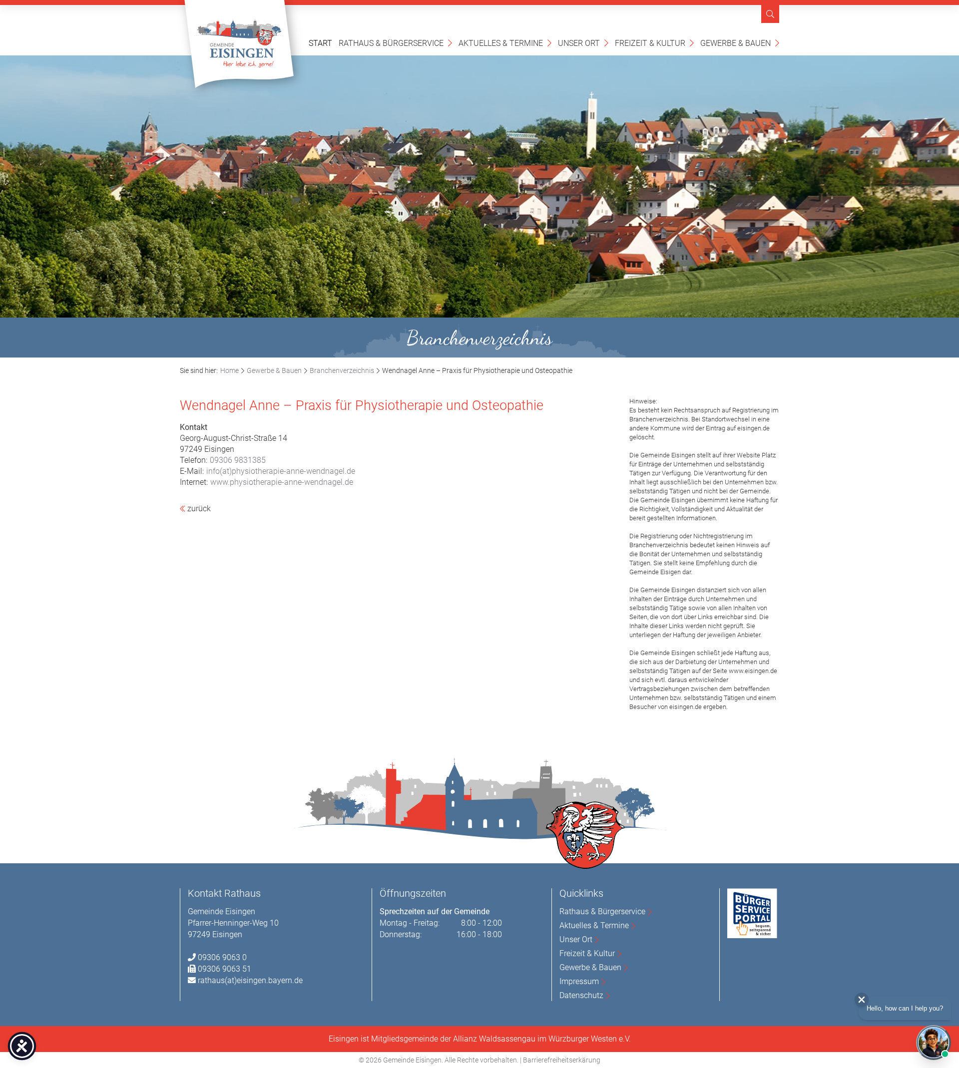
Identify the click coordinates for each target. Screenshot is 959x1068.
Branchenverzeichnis (342, 370)
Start (320, 43)
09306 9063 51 (224, 969)
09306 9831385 (238, 460)
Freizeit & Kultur (654, 42)
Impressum (579, 981)
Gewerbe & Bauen (739, 42)
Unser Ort (583, 42)
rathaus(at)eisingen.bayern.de (250, 980)
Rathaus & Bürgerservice (395, 42)
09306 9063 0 (222, 957)
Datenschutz (581, 995)
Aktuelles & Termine (505, 42)
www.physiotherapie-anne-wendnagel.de (281, 482)
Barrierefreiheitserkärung (561, 1060)
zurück (198, 508)
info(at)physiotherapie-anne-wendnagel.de (280, 471)
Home (229, 370)
